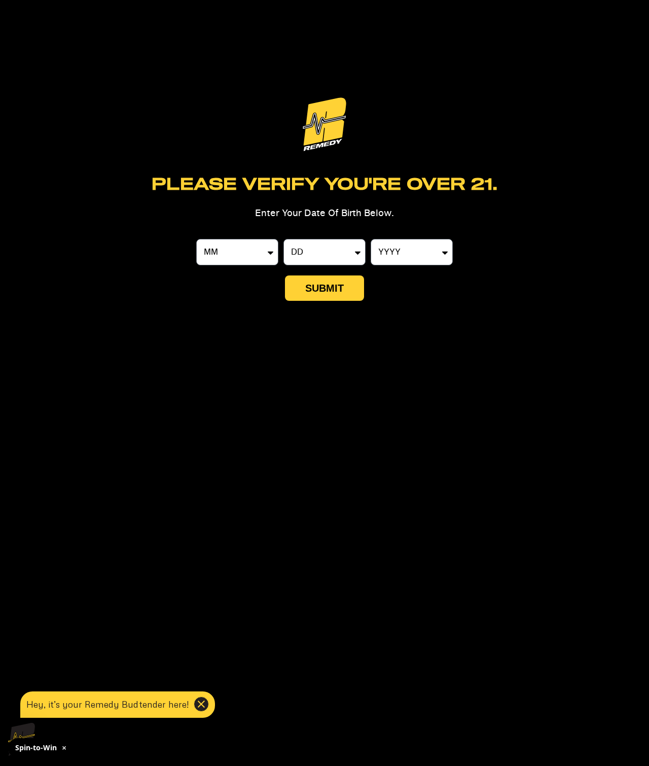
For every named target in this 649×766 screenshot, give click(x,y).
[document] (324, 383)
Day (291, 235)
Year (379, 235)
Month (209, 235)
